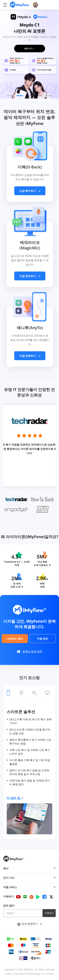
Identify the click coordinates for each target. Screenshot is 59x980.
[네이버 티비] (38, 896)
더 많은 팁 (14, 798)
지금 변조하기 (28, 276)
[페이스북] (44, 896)
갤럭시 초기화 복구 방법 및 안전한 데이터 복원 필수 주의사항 (29, 772)
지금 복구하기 (28, 191)
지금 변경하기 (28, 356)
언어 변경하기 (30, 924)
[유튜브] (18, 896)
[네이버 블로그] (25, 896)
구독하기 (49, 913)
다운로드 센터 (15, 638)
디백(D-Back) (30, 167)
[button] (10, 95)
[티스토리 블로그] (31, 896)
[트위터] (51, 896)
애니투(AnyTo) (30, 327)
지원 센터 (42, 638)
